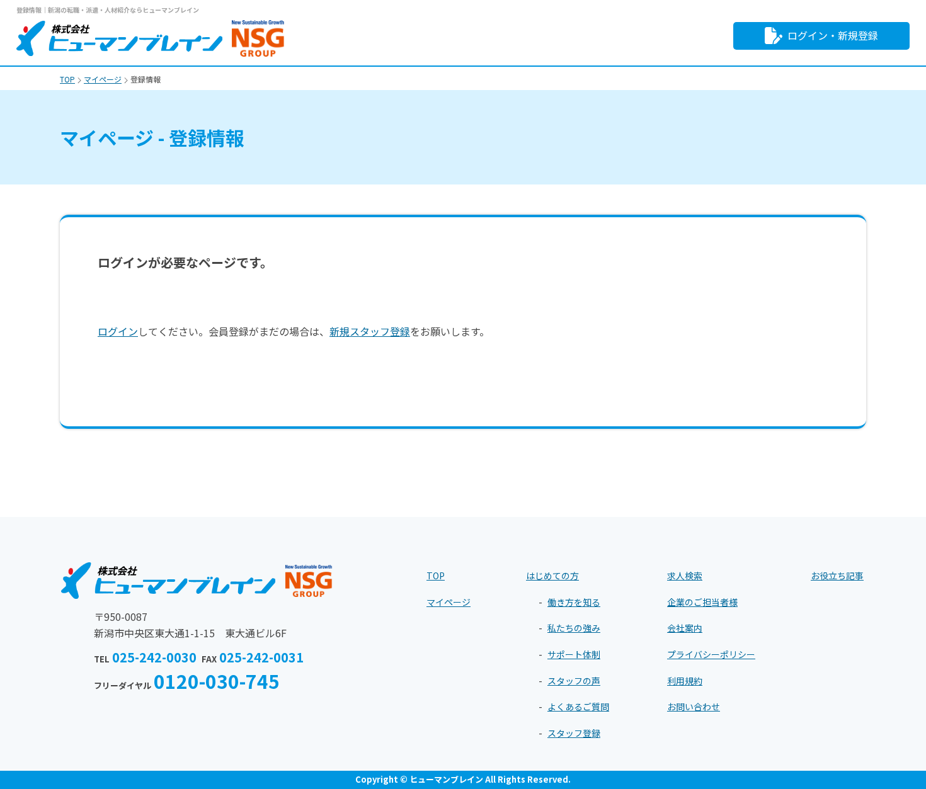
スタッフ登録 (573, 733)
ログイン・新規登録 (832, 35)
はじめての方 (552, 575)
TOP (435, 575)
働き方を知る (573, 602)
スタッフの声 (573, 680)
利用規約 (684, 680)
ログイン (118, 331)
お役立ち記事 (837, 575)
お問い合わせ (693, 706)
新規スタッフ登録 (369, 331)
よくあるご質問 (578, 706)
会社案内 (684, 628)
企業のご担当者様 (702, 602)
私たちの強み (573, 628)
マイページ (448, 602)
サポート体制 (573, 654)
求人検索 (684, 575)
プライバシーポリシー (711, 654)
